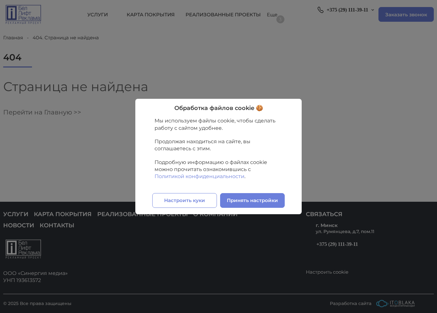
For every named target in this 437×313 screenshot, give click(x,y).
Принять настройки (252, 200)
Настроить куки (184, 200)
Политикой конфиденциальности (199, 176)
